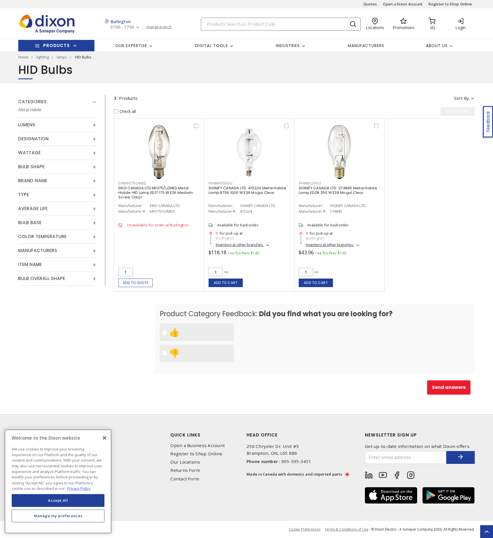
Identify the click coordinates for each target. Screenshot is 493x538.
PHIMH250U (310, 183)
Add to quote (136, 282)
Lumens (26, 125)
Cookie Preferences (304, 529)
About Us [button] (437, 45)
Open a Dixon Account (403, 4)
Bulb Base (30, 223)
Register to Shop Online (450, 4)
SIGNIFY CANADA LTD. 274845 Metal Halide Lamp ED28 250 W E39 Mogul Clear (338, 190)
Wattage (29, 153)
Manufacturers (366, 45)
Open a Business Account (197, 445)
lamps (62, 57)
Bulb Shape (31, 167)
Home (23, 57)
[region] (58, 481)
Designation (33, 139)
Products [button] (56, 45)
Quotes (370, 4)
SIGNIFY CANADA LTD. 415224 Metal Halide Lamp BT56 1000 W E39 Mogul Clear (247, 190)
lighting (43, 57)
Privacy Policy (78, 488)
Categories (32, 102)
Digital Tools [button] (211, 45)
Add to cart (226, 282)
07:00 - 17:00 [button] (122, 27)
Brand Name (32, 181)
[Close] (104, 438)
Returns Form (185, 470)
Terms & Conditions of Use (346, 529)
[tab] (57, 101)
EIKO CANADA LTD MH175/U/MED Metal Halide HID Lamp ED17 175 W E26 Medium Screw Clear (155, 193)
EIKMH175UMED (132, 183)
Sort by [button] (461, 98)
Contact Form (184, 479)
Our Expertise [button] (131, 45)
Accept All (58, 500)
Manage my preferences (58, 515)
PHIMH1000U (221, 183)
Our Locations (185, 462)
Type (23, 195)
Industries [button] (288, 45)
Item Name (30, 264)
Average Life (33, 209)
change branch (158, 27)
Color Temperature (42, 236)
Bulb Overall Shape (41, 278)
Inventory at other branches (240, 244)
